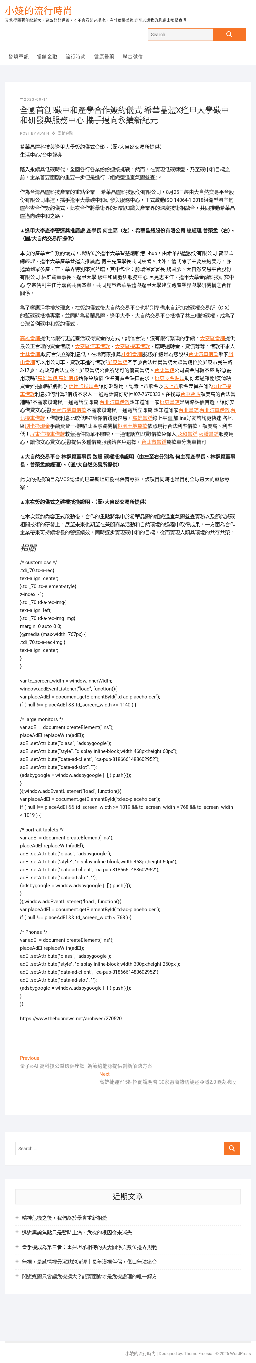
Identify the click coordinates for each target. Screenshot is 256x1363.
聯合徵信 (133, 56)
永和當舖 (187, 434)
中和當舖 (132, 354)
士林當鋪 (30, 354)
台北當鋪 (164, 370)
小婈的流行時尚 (39, 11)
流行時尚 (76, 56)
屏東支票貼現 (170, 378)
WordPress (240, 1353)
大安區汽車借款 (92, 346)
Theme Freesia (198, 1353)
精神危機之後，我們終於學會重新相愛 (64, 1218)
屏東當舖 (117, 362)
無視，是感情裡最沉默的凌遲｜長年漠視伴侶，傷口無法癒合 (89, 1262)
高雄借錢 (68, 378)
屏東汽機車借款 (47, 434)
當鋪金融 (47, 56)
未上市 (171, 386)
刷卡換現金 (37, 426)
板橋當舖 (209, 434)
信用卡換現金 (84, 386)
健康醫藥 (104, 56)
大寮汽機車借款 (68, 410)
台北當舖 (189, 410)
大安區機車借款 (132, 346)
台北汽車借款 (203, 354)
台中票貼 (190, 394)
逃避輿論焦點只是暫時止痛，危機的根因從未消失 (77, 1233)
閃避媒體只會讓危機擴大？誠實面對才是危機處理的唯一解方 (89, 1277)
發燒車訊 (18, 56)
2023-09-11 (36, 99)
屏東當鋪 (170, 402)
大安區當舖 (212, 338)
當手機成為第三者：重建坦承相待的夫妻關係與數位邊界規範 (89, 1247)
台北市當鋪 (153, 442)
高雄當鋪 (30, 338)
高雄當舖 (142, 418)
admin (42, 133)
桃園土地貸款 (132, 426)
